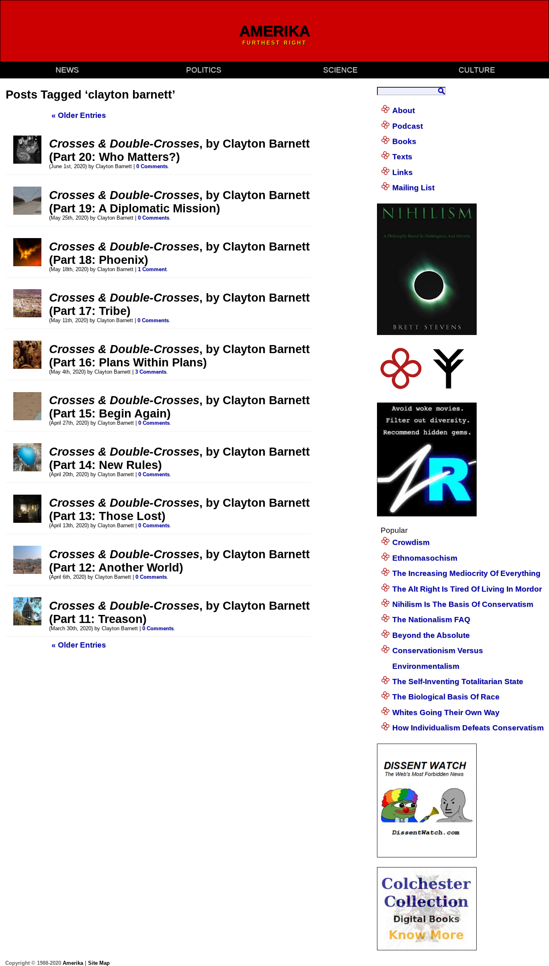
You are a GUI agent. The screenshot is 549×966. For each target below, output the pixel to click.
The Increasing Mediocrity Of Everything (466, 573)
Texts (402, 156)
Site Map (99, 963)
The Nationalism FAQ (431, 619)
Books (404, 141)
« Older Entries (78, 115)
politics (203, 70)
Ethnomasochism (424, 558)
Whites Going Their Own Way (446, 712)
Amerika (73, 963)
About (403, 110)
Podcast (407, 126)
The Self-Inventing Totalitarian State (457, 681)
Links (402, 172)
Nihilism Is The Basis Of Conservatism (462, 604)
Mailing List (413, 187)
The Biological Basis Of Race (446, 697)
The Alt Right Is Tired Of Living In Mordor (467, 589)
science (340, 70)
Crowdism (411, 542)
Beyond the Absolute (431, 635)
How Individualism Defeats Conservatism (468, 727)
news (67, 70)
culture (477, 70)
